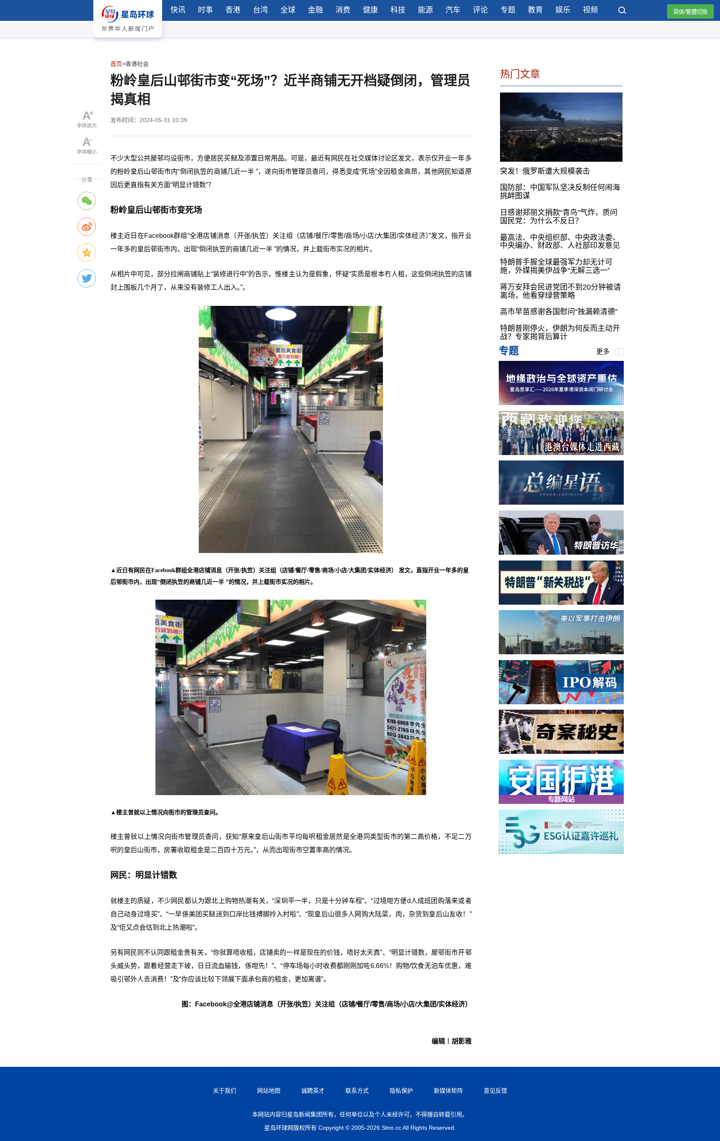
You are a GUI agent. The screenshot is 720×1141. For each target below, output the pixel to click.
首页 (116, 63)
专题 (507, 10)
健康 (370, 10)
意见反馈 (495, 1090)
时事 (205, 10)
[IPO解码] (561, 702)
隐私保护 (401, 1090)
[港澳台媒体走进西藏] (561, 452)
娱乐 (562, 10)
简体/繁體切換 (690, 12)
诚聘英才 (313, 1090)
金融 (315, 10)
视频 (590, 10)
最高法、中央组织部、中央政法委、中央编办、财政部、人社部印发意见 (560, 241)
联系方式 (357, 1090)
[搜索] (622, 11)
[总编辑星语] (561, 502)
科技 (397, 10)
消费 (342, 10)
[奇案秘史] (561, 751)
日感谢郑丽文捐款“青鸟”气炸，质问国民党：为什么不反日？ (559, 216)
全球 (287, 10)
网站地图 (268, 1090)
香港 (232, 10)
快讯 (177, 10)
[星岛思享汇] (561, 402)
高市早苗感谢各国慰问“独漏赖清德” (559, 312)
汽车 (452, 10)
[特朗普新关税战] (561, 602)
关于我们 (224, 1090)
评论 (480, 10)
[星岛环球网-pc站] (127, 39)
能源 (425, 10)
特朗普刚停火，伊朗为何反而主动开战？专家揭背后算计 (560, 332)
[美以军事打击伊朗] (561, 652)
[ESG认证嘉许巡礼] (561, 851)
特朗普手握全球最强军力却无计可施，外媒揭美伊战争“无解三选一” (556, 266)
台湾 (260, 10)
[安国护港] (561, 801)
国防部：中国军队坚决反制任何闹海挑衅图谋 (560, 191)
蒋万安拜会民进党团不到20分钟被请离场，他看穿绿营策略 (560, 291)
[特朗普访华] (561, 552)
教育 (535, 10)
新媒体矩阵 (448, 1090)
